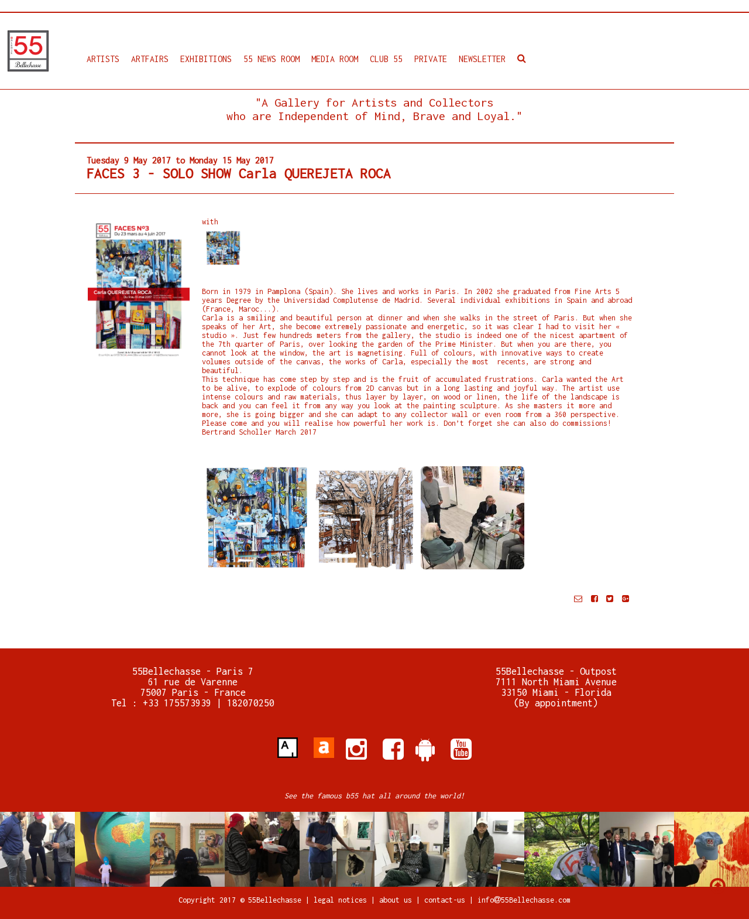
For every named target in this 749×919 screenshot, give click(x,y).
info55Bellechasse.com (524, 900)
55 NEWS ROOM (271, 59)
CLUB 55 (386, 59)
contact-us (444, 900)
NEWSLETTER (482, 59)
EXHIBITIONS (206, 59)
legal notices (342, 900)
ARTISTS (103, 59)
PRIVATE (430, 59)
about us (395, 900)
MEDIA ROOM (334, 59)
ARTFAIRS (150, 59)
